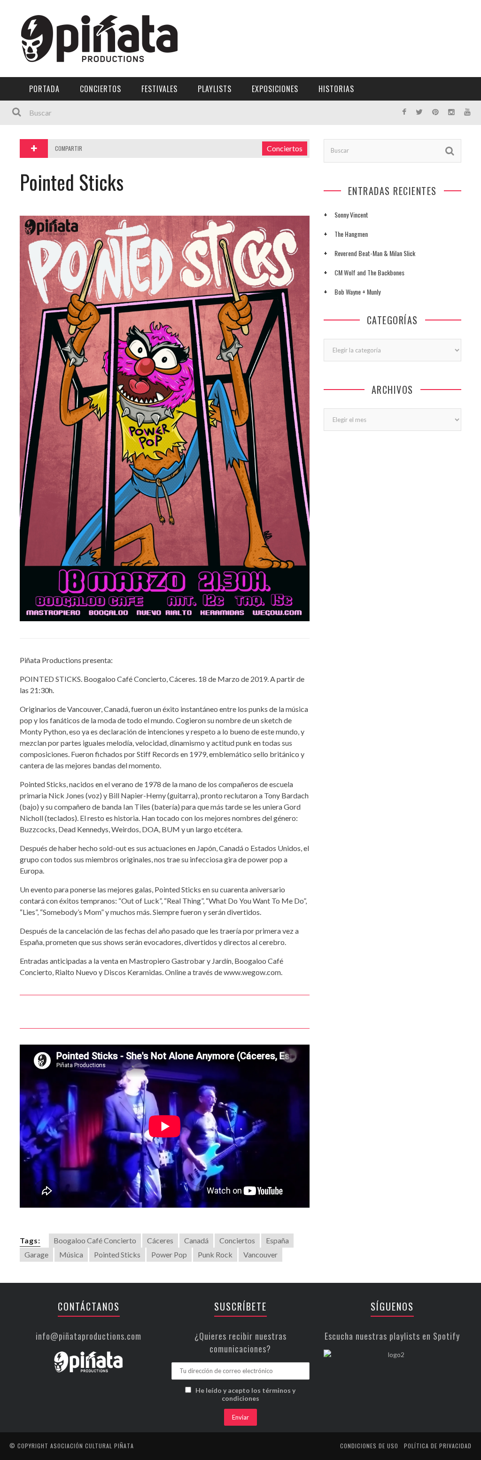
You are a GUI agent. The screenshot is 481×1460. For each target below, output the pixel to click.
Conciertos (100, 88)
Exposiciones (35, 139)
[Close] (14, 14)
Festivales (30, 101)
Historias (29, 159)
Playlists (29, 120)
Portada (27, 62)
